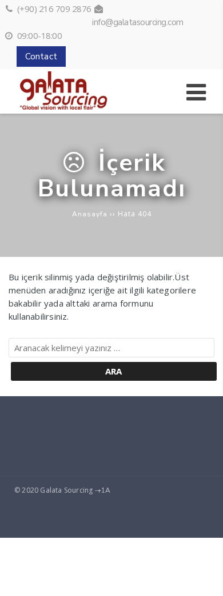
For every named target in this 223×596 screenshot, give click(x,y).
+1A (104, 490)
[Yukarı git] (205, 578)
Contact (41, 56)
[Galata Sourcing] (81, 106)
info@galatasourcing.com (138, 22)
